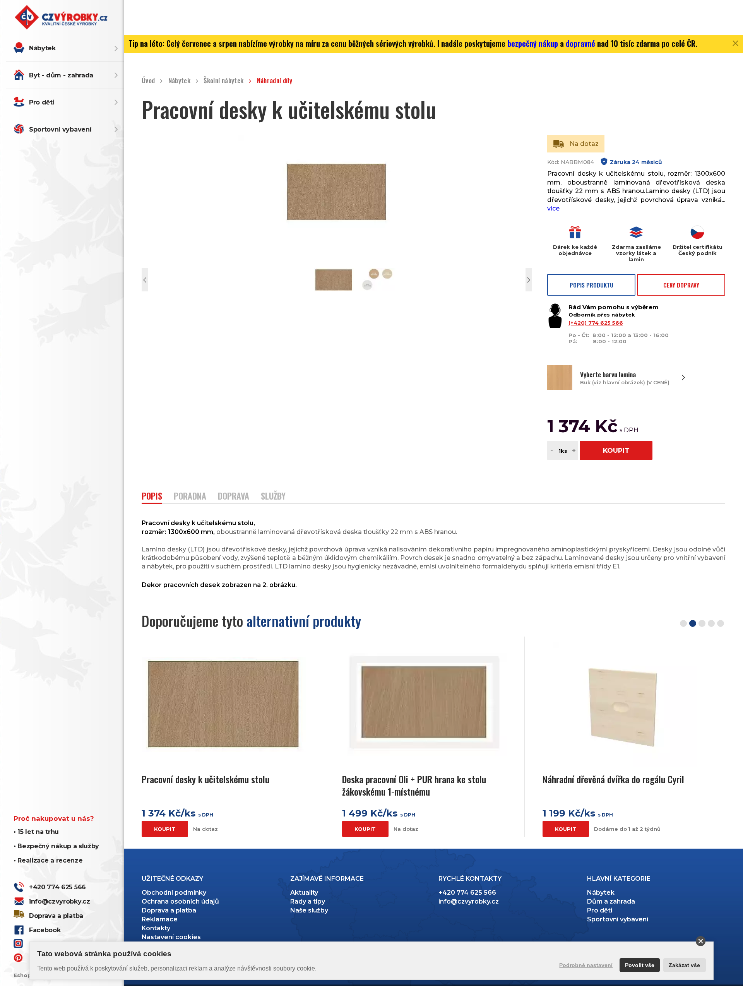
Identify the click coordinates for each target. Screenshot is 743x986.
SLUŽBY (273, 496)
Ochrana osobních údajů (180, 901)
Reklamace (160, 919)
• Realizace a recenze (48, 860)
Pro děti (41, 102)
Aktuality (304, 892)
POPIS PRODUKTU (591, 285)
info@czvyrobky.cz (59, 901)
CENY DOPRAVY (681, 285)
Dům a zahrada (611, 901)
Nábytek (42, 48)
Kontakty (156, 928)
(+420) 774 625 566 (595, 323)
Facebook (44, 930)
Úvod (148, 80)
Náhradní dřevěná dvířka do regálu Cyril (613, 779)
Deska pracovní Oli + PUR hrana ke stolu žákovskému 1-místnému (414, 785)
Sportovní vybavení (60, 129)
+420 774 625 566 (57, 887)
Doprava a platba (56, 915)
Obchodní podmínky (174, 892)
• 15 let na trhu (36, 831)
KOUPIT (616, 450)
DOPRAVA (233, 496)
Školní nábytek (223, 80)
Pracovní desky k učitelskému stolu (205, 779)
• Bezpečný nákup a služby (56, 846)
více (553, 208)
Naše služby (309, 910)
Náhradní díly (274, 80)
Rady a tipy (307, 901)
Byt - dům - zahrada (61, 75)
